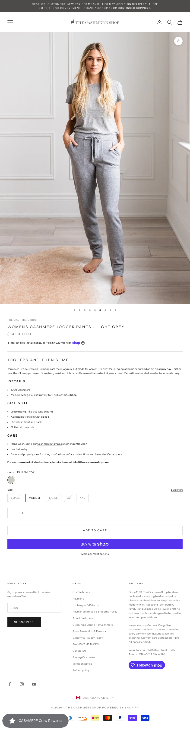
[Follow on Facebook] (9, 684)
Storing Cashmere (84, 657)
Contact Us (79, 650)
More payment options (95, 553)
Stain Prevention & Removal (90, 631)
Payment (78, 598)
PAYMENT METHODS (86, 644)
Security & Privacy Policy (88, 637)
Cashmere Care (64, 454)
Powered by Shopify (120, 707)
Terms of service (82, 663)
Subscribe (24, 622)
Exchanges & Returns (85, 605)
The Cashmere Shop (22, 320)
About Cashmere (83, 618)
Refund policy (81, 670)
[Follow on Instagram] (21, 684)
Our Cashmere (81, 592)
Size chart (177, 489)
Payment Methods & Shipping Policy (95, 611)
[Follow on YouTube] (34, 684)
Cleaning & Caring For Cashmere (93, 624)
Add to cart (95, 530)
